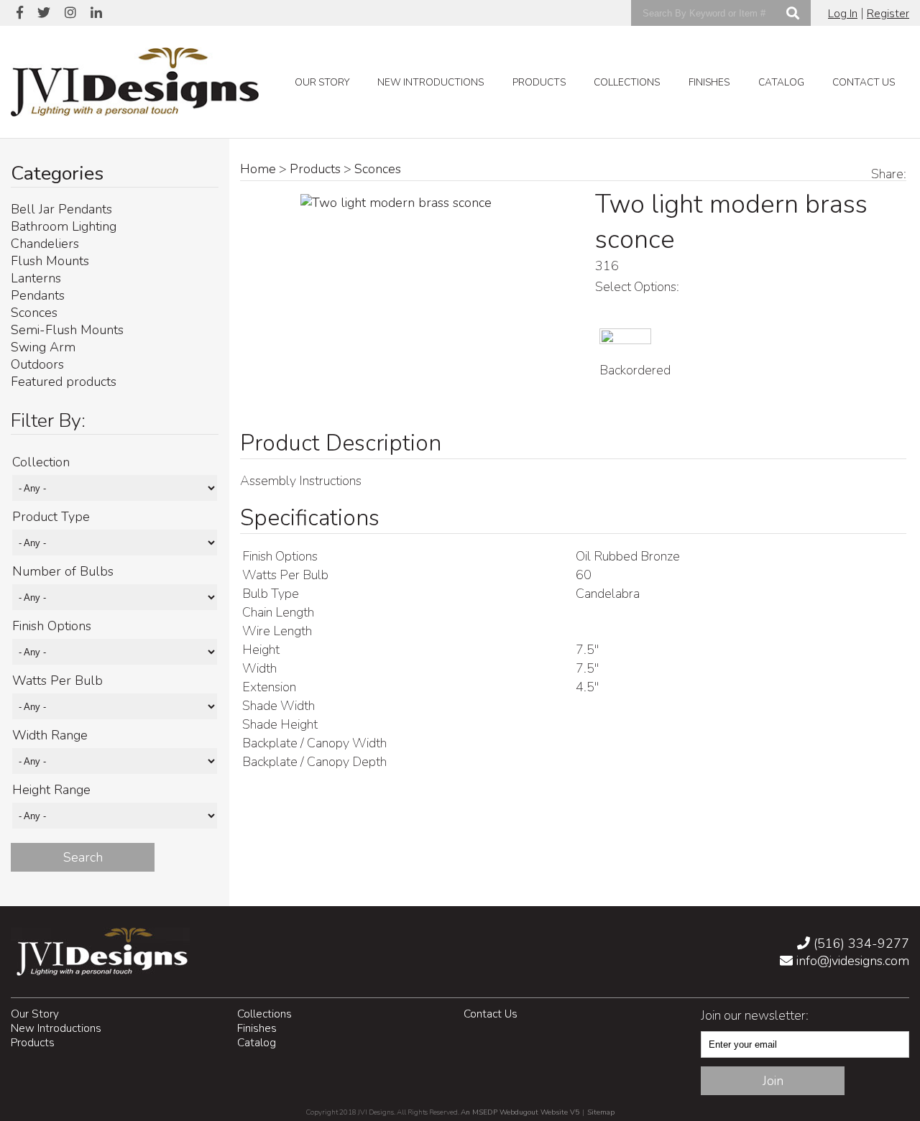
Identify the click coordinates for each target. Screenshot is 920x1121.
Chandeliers (45, 243)
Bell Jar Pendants (61, 209)
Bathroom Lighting (63, 226)
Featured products (63, 381)
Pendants (38, 295)
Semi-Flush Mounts (67, 329)
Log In (842, 13)
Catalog (781, 82)
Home (258, 168)
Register (888, 13)
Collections (627, 82)
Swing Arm (43, 347)
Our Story (322, 82)
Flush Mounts (50, 260)
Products (539, 82)
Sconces (34, 312)
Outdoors (37, 364)
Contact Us (863, 82)
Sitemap (601, 1112)
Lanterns (36, 278)
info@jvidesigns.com (851, 960)
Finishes (709, 82)
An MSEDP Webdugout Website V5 (520, 1112)
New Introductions (430, 82)
